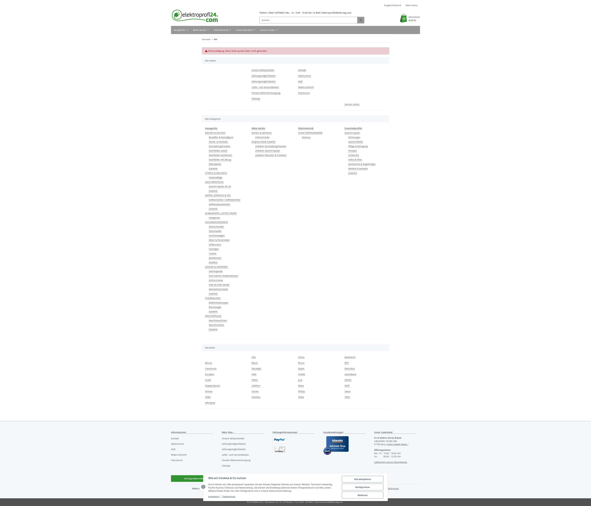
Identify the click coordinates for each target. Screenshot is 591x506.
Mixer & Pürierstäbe (219, 240)
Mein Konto (412, 5)
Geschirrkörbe (355, 141)
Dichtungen (354, 137)
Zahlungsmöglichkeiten (264, 75)
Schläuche (353, 155)
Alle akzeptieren (362, 479)
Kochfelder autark (218, 150)
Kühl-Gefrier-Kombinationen (223, 275)
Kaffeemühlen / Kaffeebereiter (224, 199)
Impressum (213, 496)
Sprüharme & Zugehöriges (362, 164)
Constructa (210, 368)
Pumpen (352, 150)
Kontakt (302, 70)
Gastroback (350, 374)
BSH (347, 362)
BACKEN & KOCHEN (215, 132)
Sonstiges (214, 248)
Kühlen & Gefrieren (262, 132)
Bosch (255, 362)
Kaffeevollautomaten (219, 204)
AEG (254, 357)
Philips (301, 391)
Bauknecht (350, 357)
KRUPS (348, 379)
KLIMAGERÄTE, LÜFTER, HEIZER (221, 213)
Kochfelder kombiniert (220, 155)
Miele (301, 385)
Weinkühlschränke (218, 289)
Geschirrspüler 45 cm (220, 186)
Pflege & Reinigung (358, 146)
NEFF (347, 385)
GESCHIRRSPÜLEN (214, 181)
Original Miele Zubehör (264, 141)
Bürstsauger (215, 307)
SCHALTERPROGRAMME (310, 132)
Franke (301, 374)
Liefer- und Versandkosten (265, 87)
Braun (301, 362)
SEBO (208, 397)
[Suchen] (360, 20)
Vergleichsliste (392, 5)
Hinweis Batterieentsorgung (266, 92)
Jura (300, 379)
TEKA (347, 397)
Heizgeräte (214, 217)
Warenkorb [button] (414, 19)
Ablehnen (363, 495)
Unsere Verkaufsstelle (263, 70)
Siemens (306, 137)
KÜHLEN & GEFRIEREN (216, 266)
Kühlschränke (216, 280)
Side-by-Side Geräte (219, 284)
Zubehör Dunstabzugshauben (270, 146)
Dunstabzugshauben (219, 146)
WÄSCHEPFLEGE (213, 315)
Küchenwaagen (217, 235)
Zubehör (213, 168)
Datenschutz (229, 496)
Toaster (213, 253)
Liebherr (256, 385)
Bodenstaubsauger (218, 302)
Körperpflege (215, 177)
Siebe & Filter (355, 159)
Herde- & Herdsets (218, 141)
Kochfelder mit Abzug (220, 159)
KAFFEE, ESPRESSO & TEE (218, 195)
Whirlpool (210, 402)
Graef (208, 379)
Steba (301, 397)
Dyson (301, 368)
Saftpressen (215, 244)
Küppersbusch (212, 385)
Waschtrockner (216, 324)
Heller (255, 379)
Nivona (208, 391)
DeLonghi (256, 368)
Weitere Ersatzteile (358, 168)
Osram (255, 391)
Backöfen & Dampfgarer (221, 137)
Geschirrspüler (352, 132)
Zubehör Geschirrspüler (267, 150)
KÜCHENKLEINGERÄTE (216, 222)
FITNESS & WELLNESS (216, 172)
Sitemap (256, 98)
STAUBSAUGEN (213, 298)
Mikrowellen (215, 164)
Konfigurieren (362, 487)
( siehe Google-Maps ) (397, 444)
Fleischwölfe (215, 231)
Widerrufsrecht (306, 87)
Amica (301, 357)
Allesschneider (216, 226)
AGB (300, 81)
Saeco (348, 391)
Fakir (254, 374)
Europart (209, 374)
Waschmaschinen (218, 320)
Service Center (352, 104)
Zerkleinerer (215, 257)
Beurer (208, 362)
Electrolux (350, 368)
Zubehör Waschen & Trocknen (270, 155)
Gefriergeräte (216, 271)
